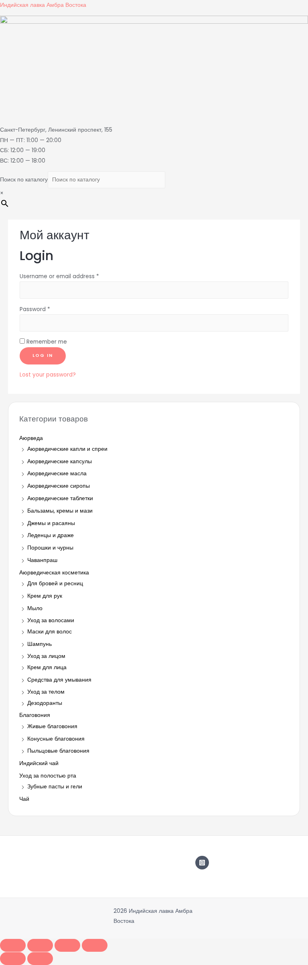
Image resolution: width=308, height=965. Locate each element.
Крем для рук (44, 596)
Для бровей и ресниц (55, 583)
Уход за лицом (46, 656)
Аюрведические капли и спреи (67, 449)
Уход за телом (46, 692)
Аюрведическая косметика (54, 572)
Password (35, 309)
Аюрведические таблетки (60, 498)
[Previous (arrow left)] (13, 958)
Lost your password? (48, 375)
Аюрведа (31, 438)
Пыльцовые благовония (58, 751)
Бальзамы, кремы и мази (60, 511)
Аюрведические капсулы (59, 461)
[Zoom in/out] (94, 945)
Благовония (34, 715)
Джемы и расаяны (51, 523)
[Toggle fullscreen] (67, 945)
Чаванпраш (42, 560)
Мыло (35, 608)
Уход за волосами (50, 620)
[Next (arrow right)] (40, 958)
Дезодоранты (44, 703)
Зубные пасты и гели (54, 786)
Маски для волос (49, 631)
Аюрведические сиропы (58, 486)
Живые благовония (52, 726)
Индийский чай (39, 763)
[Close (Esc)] (13, 945)
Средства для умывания (59, 680)
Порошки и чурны (50, 548)
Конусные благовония (56, 739)
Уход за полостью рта (47, 776)
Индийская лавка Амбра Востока (43, 5)
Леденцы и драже (50, 535)
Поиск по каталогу (24, 179)
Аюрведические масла (57, 473)
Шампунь (39, 644)
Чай (24, 799)
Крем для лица (47, 667)
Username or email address (59, 276)
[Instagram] (202, 862)
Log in (42, 355)
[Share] (40, 945)
